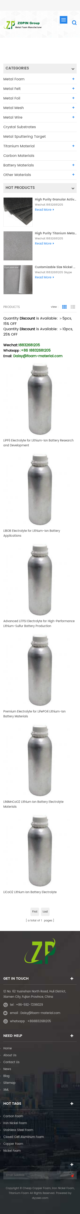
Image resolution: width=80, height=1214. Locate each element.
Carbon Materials (18, 156)
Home (7, 1048)
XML (6, 1090)
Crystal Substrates (19, 127)
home (32, 51)
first (34, 912)
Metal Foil (11, 98)
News (7, 1069)
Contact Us (11, 1062)
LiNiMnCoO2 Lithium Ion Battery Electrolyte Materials (33, 804)
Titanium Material (19, 146)
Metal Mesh (13, 108)
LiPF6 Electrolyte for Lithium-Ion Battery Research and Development (38, 443)
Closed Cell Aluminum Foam (23, 1137)
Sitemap (9, 1083)
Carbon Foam (13, 1116)
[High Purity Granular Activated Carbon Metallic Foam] (18, 212)
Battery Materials (18, 165)
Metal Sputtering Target (24, 137)
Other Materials (17, 175)
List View (73, 307)
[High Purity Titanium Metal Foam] (18, 246)
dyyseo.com (40, 1198)
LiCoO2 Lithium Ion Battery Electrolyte (30, 892)
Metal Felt (12, 89)
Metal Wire (12, 117)
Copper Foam (13, 1144)
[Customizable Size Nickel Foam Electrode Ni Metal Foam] (18, 279)
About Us (9, 1055)
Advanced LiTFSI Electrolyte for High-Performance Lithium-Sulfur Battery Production (39, 624)
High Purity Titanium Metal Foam (56, 233)
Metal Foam (13, 79)
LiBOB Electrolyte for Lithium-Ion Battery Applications (31, 533)
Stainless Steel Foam (18, 1130)
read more (43, 209)
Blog (6, 1076)
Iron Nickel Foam (15, 1123)
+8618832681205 (39, 1021)
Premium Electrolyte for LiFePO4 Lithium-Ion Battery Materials (34, 714)
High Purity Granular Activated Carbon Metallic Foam (56, 199)
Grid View (64, 307)
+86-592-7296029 (29, 1005)
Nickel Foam (12, 1151)
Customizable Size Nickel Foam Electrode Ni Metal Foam (56, 267)
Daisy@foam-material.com (40, 1013)
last (45, 912)
